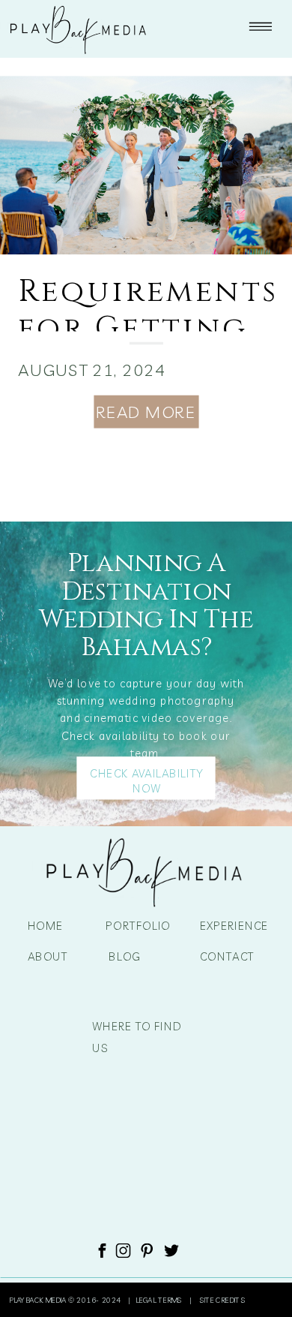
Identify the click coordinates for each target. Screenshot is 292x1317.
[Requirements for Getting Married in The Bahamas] (146, 165)
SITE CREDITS (221, 1299)
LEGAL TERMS (160, 1299)
